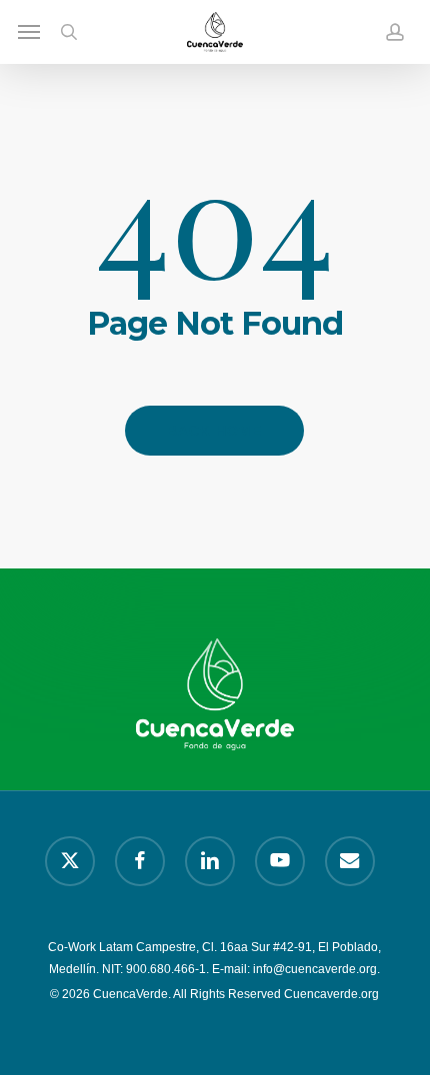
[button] (29, 32)
